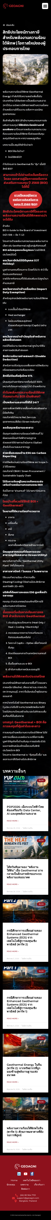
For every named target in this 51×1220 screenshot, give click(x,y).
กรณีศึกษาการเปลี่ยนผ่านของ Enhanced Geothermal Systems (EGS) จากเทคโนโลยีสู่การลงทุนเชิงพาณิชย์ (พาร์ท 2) (24, 937)
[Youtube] (25, 1174)
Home (14, 1180)
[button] (45, 6)
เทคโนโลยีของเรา (31, 1180)
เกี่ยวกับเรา (39, 1184)
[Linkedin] (19, 1174)
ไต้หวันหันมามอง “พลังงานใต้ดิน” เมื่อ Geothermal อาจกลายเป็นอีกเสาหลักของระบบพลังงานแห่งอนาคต (25, 872)
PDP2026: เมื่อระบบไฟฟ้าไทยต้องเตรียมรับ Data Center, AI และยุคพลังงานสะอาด (25, 810)
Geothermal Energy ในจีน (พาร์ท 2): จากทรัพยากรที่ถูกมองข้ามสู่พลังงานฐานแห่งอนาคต (24, 1070)
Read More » (12, 821)
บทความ (24, 1184)
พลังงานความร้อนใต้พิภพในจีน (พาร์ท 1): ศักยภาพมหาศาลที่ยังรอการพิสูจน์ (25, 1132)
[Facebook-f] (32, 1174)
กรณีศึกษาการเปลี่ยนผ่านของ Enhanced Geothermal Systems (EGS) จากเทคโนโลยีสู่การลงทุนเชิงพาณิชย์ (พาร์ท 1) (24, 1004)
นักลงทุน (11, 1184)
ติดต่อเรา (25, 1189)
